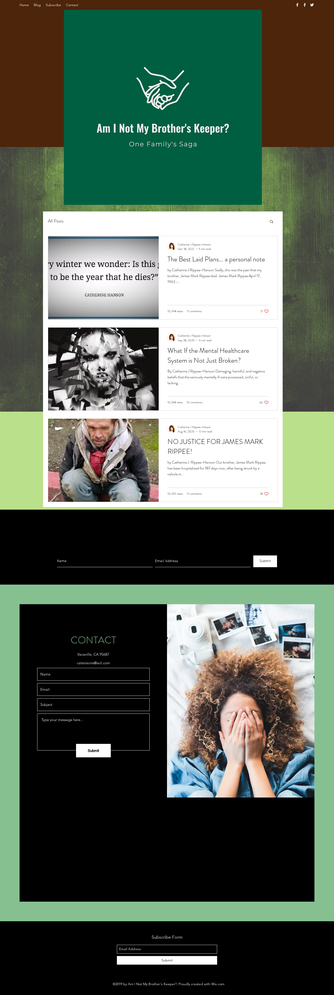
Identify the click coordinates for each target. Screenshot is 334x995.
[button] (271, 221)
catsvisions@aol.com (93, 663)
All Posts (56, 221)
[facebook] (297, 4)
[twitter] (312, 4)
